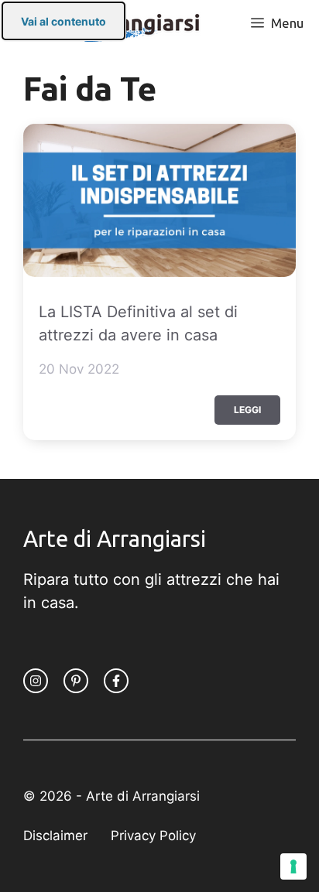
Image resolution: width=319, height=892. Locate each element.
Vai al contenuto (63, 21)
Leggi (247, 409)
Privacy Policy (153, 835)
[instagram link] (35, 680)
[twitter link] (75, 680)
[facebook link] (116, 680)
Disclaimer (55, 835)
